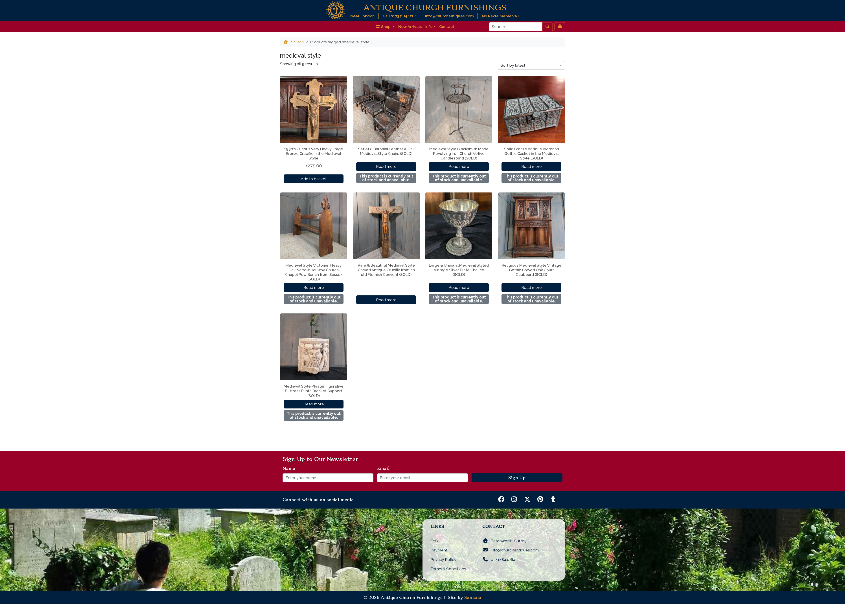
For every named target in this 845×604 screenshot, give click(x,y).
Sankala (472, 597)
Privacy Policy (443, 559)
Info (429, 26)
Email (385, 468)
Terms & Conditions (448, 568)
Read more (386, 166)
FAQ (434, 540)
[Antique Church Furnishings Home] (335, 9)
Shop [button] (385, 26)
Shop (299, 42)
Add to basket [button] (314, 178)
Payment (438, 550)
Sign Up (516, 477)
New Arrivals (410, 26)
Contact (446, 26)
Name (291, 468)
